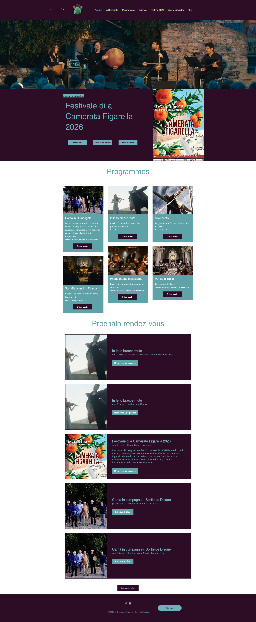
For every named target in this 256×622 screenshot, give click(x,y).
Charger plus (128, 587)
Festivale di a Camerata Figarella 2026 (141, 441)
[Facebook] (126, 603)
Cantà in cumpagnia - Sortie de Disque (141, 500)
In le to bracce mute (127, 351)
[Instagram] (130, 603)
